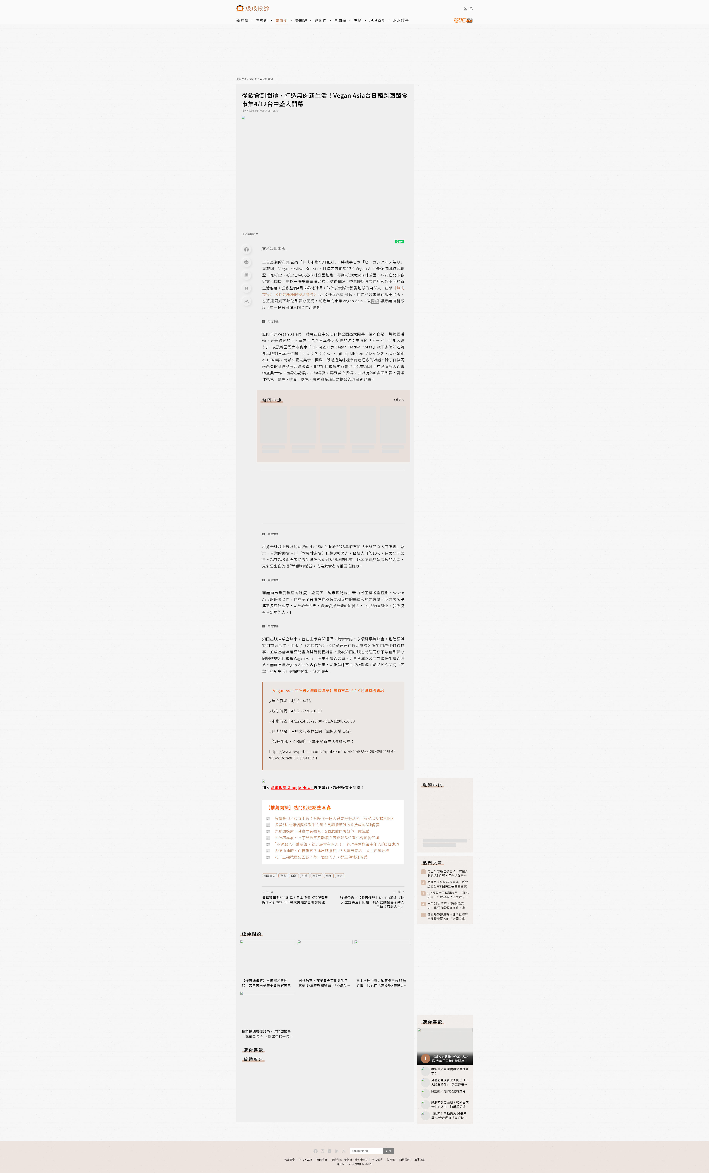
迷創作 (321, 20)
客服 (309, 1159)
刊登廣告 (290, 1159)
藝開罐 (301, 20)
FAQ (301, 1159)
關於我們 (404, 1159)
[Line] (246, 262)
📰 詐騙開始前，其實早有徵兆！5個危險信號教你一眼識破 (318, 831)
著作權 (348, 1159)
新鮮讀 (242, 20)
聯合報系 (377, 1159)
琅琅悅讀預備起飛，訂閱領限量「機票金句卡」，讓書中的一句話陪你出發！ (267, 1036)
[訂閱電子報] (462, 20)
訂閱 (388, 1151)
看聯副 (262, 20)
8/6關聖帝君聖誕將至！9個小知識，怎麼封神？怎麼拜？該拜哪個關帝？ (448, 895)
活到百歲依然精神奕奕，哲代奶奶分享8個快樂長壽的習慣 (447, 884)
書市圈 (281, 20)
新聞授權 (322, 1159)
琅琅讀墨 (401, 20)
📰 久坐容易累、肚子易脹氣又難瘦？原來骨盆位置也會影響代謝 (322, 837)
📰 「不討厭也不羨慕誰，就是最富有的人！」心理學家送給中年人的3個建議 (332, 844)
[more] (399, 400)
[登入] (465, 9)
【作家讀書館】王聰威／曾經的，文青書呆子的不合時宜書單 (266, 983)
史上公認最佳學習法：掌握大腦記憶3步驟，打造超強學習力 (447, 873)
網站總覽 (419, 1159)
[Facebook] (246, 249)
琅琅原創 (377, 20)
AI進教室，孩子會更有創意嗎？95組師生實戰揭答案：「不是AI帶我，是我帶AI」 (324, 985)
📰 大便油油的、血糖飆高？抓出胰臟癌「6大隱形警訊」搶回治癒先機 (327, 850)
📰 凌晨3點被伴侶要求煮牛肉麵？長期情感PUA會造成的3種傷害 (323, 824)
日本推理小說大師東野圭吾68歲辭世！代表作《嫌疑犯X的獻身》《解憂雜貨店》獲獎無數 (381, 985)
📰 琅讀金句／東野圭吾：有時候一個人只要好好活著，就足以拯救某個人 (330, 818)
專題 (358, 20)
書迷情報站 (266, 79)
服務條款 (337, 1159)
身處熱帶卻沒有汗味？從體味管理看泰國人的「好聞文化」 (447, 916)
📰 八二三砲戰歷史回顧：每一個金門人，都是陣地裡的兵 (317, 857)
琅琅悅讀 (241, 79)
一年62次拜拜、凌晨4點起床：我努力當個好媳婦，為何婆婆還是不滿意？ (447, 905)
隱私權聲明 (360, 1159)
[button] (246, 275)
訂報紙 (391, 1159)
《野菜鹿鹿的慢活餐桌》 (296, 294)
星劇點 (340, 20)
